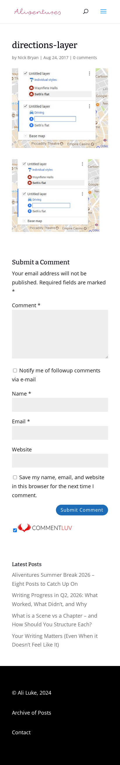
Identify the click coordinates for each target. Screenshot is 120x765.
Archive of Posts (31, 712)
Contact (21, 732)
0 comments (85, 57)
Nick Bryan (28, 57)
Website (22, 449)
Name (21, 393)
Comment (26, 305)
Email (21, 421)
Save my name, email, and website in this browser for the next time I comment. (58, 486)
